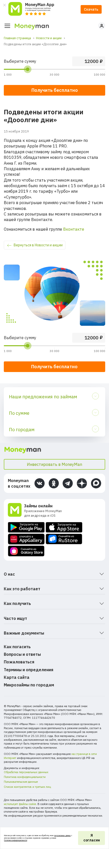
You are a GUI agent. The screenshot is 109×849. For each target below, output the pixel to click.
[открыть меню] (7, 25)
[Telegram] (68, 483)
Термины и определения (28, 669)
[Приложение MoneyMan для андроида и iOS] (16, 510)
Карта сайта (16, 677)
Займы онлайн (38, 505)
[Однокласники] (54, 483)
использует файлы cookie (20, 804)
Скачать (91, 9)
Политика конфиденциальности (25, 777)
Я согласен (91, 838)
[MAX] (96, 483)
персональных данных (62, 835)
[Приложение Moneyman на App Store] (64, 527)
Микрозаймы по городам (29, 684)
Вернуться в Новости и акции (38, 245)
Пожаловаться (19, 661)
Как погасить (17, 646)
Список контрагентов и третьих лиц (27, 787)
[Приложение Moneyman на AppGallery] (26, 539)
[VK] (39, 483)
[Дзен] (82, 483)
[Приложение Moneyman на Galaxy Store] (26, 551)
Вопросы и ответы (22, 654)
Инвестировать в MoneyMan (54, 464)
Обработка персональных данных (26, 772)
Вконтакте (73, 229)
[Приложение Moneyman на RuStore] (64, 539)
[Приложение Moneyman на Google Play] (26, 527)
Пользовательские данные (21, 781)
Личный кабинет (101, 25)
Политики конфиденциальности (15, 840)
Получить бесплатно (54, 366)
